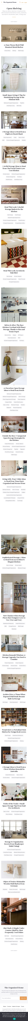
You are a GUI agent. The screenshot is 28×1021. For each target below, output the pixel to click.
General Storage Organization (14, 217)
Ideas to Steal (21, 137)
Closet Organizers (21, 399)
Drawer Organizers (19, 662)
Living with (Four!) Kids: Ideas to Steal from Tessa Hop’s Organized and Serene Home (14, 481)
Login (25, 2)
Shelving (14, 50)
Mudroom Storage (15, 404)
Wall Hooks (19, 105)
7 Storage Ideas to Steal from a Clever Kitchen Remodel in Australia (14, 769)
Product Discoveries (13, 889)
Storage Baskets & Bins (20, 223)
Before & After (8, 335)
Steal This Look (22, 279)
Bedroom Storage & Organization (9, 396)
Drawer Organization (9, 662)
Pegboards (9, 407)
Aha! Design (5, 702)
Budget (14, 335)
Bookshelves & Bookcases (8, 623)
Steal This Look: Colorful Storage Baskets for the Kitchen (14, 209)
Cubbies (23, 492)
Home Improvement (8, 137)
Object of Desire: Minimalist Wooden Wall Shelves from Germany (14, 884)
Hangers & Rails (8, 402)
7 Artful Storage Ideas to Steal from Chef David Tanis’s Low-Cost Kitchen (14, 168)
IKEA (3, 140)
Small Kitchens (9, 179)
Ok (14, 1018)
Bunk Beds (23, 489)
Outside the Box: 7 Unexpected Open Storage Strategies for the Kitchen (14, 438)
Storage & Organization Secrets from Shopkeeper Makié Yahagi (14, 844)
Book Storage (7, 735)
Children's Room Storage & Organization (11, 492)
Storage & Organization (8, 223)
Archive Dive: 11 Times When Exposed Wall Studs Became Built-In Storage (14, 697)
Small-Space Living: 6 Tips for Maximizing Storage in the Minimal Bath (14, 97)
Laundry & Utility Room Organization (14, 495)
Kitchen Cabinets (17, 276)
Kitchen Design (6, 665)
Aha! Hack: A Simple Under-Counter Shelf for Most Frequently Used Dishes (14, 930)
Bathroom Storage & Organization (14, 393)
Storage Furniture (12, 626)
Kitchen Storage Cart (10, 176)
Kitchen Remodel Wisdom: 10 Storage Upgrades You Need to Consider (14, 657)
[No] (26, 1016)
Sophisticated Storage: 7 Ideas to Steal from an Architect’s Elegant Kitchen (14, 560)
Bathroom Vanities (6, 489)
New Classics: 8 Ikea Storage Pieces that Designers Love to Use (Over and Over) (14, 618)
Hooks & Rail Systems (18, 402)
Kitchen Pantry (22, 665)
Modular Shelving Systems (19, 852)
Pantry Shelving (9, 814)
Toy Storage (19, 500)
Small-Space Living (10, 105)
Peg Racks (5, 889)
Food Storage (18, 214)
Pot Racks (19, 176)
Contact (9, 1006)
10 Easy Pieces (7, 50)
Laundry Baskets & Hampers (9, 497)
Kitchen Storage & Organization (13, 140)
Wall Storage (20, 50)
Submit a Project (16, 1006)
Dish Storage (10, 214)
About (4, 1006)
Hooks (15, 137)
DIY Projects (20, 335)
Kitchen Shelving (6, 446)
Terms (22, 1006)
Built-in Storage (22, 396)
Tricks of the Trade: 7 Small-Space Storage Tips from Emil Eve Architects (14, 806)
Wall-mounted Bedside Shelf (14, 892)
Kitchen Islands (6, 174)
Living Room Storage (7, 852)
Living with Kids (21, 497)
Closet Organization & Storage (9, 399)
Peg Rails (24, 140)
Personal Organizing (17, 407)
